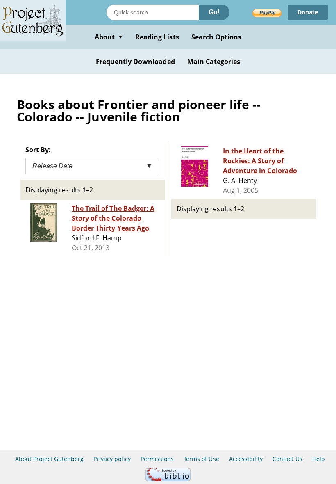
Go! (214, 12)
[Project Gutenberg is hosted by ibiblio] (168, 479)
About (109, 36)
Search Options (216, 36)
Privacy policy (112, 459)
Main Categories (214, 61)
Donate (307, 12)
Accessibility (246, 459)
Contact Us (287, 459)
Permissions (157, 459)
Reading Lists (157, 36)
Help (318, 459)
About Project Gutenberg (49, 459)
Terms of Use (201, 459)
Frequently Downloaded (135, 61)
